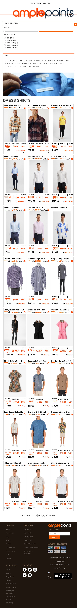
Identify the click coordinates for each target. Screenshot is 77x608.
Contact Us (27, 529)
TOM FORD (22, 355)
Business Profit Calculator (10, 598)
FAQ (7, 536)
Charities (8, 544)
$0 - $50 (11, 38)
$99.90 (31, 457)
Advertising (9, 603)
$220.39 (7, 201)
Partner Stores (10, 551)
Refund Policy (28, 533)
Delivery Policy (28, 536)
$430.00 (7, 406)
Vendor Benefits (11, 587)
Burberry (46, 355)
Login (8, 569)
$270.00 (31, 355)
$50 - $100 (11, 40)
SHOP (33, 3)
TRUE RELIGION (20, 150)
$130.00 (7, 457)
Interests (8, 580)
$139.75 (55, 150)
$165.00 (31, 303)
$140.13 (55, 252)
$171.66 (7, 252)
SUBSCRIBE (54, 537)
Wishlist (8, 573)
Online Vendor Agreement (28, 552)
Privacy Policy (28, 540)
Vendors (8, 540)
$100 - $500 (12, 42)
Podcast (8, 558)
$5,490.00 (8, 355)
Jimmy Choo (21, 303)
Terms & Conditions (30, 544)
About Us (9, 529)
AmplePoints (10, 577)
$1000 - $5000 (13, 47)
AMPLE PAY (46, 3)
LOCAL (39, 3)
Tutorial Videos (10, 547)
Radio (7, 555)
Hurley (47, 406)
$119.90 (31, 406)
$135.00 (7, 303)
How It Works (10, 533)
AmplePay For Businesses (10, 592)
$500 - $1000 (12, 45)
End (46, 515)
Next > (40, 515)
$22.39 (31, 252)
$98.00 (7, 150)
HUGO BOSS (69, 150)
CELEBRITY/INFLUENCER (31, 547)
